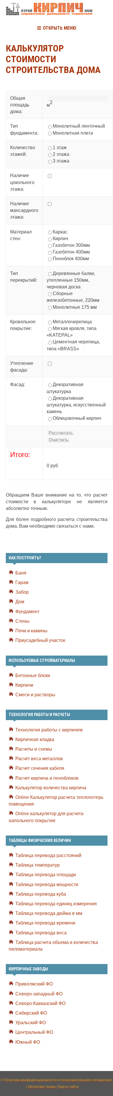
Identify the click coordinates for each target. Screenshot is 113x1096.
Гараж (22, 582)
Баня (20, 572)
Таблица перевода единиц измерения (56, 903)
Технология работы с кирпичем (49, 729)
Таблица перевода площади (45, 874)
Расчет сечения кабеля (39, 768)
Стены (22, 621)
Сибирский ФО (31, 1013)
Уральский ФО (30, 1022)
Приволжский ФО (34, 983)
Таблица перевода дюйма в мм (48, 913)
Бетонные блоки (32, 675)
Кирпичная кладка (34, 739)
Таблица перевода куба (40, 894)
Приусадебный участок (40, 640)
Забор (22, 592)
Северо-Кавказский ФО (40, 1003)
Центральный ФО (34, 1032)
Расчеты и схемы (33, 749)
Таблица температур (37, 865)
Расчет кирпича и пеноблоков (47, 778)
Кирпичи (24, 685)
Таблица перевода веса (41, 932)
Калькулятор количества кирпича (50, 787)
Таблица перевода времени (45, 922)
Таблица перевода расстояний (48, 855)
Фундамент (27, 611)
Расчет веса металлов (39, 758)
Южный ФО (27, 1042)
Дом (19, 601)
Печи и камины (31, 630)
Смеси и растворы (35, 694)
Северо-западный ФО (39, 993)
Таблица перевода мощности (46, 884)
